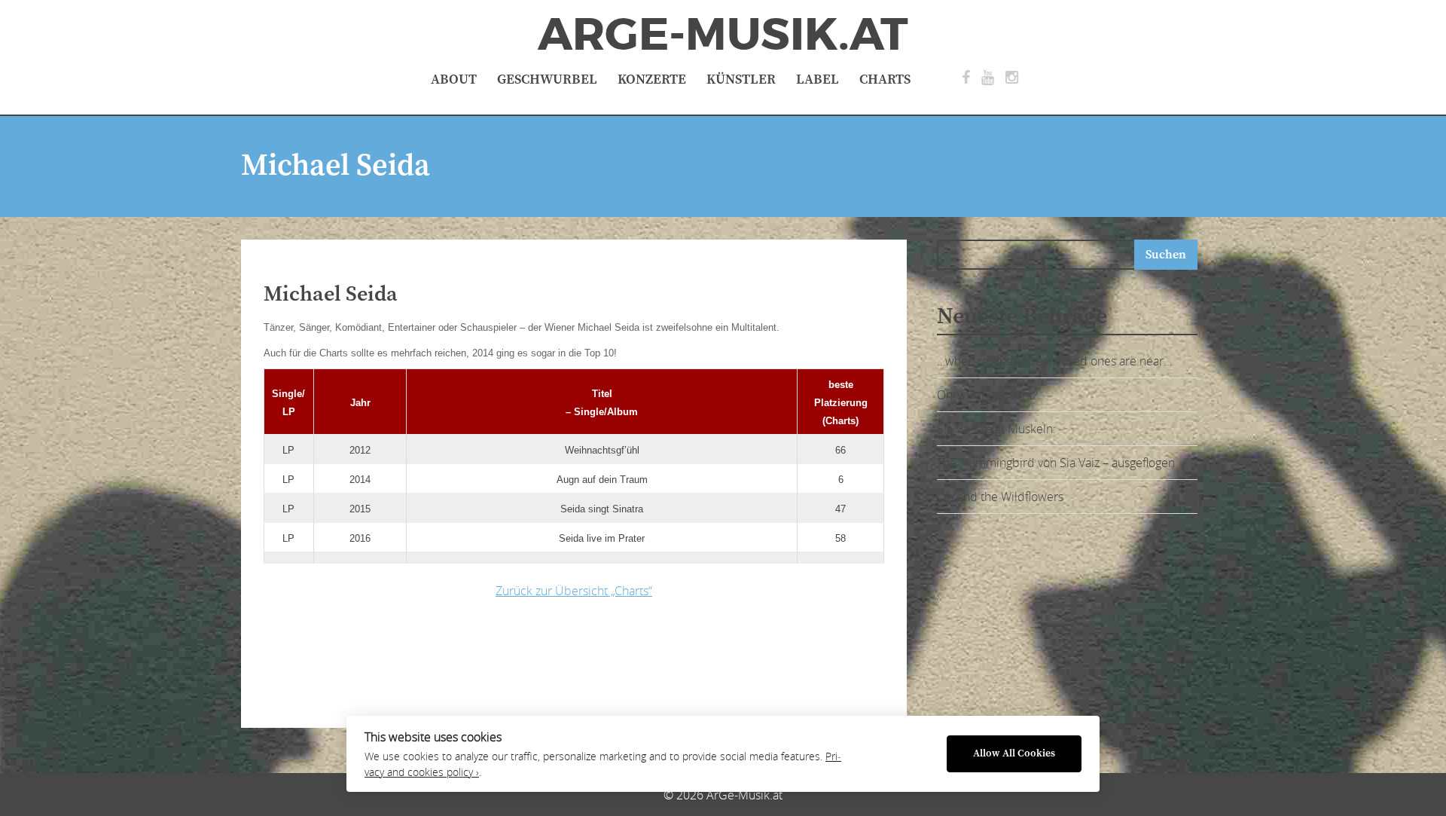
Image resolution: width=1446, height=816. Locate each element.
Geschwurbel (547, 79)
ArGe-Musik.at (723, 34)
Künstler (741, 79)
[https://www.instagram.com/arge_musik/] (1011, 77)
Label (817, 79)
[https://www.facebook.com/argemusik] (966, 77)
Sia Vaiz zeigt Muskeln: (996, 428)
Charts (885, 79)
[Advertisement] (501, 659)
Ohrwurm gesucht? (987, 395)
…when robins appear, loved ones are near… (1054, 361)
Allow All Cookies (1014, 753)
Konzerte (652, 79)
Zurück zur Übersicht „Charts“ (574, 590)
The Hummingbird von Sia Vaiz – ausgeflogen (1056, 462)
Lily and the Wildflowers (1000, 496)
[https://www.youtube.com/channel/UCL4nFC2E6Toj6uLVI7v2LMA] (987, 77)
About (454, 79)
